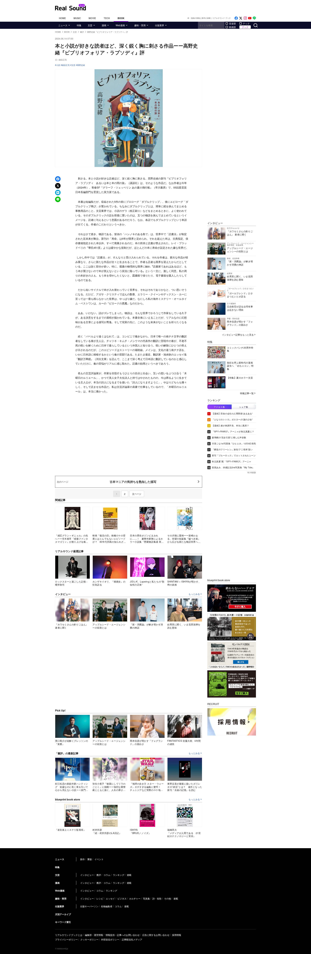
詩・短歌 (156, 898)
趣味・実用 (140, 25)
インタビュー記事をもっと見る (238, 334)
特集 (79, 25)
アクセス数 (219, 406)
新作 (82, 859)
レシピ (99, 898)
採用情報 (176, 935)
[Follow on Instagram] (245, 18)
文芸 (90, 25)
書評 (98, 874)
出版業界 (159, 25)
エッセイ (110, 898)
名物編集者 (106, 906)
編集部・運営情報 (94, 935)
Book (121, 18)
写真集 (146, 898)
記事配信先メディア (132, 939)
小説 (58, 65)
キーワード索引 (63, 922)
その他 (167, 898)
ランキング (118, 874)
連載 (129, 874)
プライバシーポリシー (66, 939)
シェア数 (243, 406)
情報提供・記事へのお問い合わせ (123, 935)
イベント (99, 859)
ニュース (62, 25)
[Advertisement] (177, 7)
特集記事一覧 (247, 393)
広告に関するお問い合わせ (155, 935)
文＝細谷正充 (61, 59)
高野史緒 (81, 65)
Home (62, 18)
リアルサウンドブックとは (68, 935)
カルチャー (134, 898)
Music (77, 18)
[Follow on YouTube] (249, 18)
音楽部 (232, 23)
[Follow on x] (240, 18)
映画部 (232, 27)
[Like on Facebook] (236, 18)
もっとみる (194, 594)
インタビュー (87, 874)
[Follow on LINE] (254, 18)
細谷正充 (66, 65)
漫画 (104, 25)
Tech (107, 18)
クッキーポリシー (89, 939)
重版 (89, 859)
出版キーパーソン (89, 906)
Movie (92, 18)
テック (246, 23)
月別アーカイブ (63, 914)
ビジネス (122, 898)
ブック (245, 27)
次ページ (136, 493)
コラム (107, 874)
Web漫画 (120, 25)
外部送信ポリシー (110, 939)
